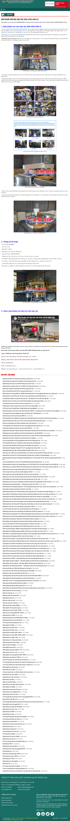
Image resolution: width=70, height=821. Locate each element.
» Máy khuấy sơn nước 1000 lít (13, 674)
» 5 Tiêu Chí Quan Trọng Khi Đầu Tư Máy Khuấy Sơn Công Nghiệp (23, 408)
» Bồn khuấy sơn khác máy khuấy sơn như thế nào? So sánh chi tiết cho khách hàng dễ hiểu (30, 435)
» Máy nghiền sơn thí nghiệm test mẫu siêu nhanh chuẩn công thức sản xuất (26, 521)
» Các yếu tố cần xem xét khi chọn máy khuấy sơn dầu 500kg (21, 570)
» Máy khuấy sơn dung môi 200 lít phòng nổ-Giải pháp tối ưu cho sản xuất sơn (26, 553)
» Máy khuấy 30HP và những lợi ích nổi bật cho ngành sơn (21, 378)
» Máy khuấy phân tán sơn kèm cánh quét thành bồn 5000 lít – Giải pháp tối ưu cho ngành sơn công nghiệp (34, 411)
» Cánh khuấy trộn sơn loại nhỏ (14, 731)
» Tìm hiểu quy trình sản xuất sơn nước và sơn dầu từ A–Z (21, 403)
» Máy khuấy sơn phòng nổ (12, 729)
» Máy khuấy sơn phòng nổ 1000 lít (15, 657)
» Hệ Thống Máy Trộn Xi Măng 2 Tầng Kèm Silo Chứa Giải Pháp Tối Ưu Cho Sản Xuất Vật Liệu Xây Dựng (33, 418)
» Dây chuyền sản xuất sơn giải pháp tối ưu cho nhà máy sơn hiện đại (24, 474)
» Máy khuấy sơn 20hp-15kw (13, 630)
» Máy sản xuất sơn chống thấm (14, 595)
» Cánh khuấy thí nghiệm (12, 734)
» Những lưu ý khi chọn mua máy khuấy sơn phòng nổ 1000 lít (22, 506)
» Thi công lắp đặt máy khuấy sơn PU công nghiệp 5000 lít (21, 696)
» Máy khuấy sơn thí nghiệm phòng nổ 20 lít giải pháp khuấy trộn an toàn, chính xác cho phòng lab (32, 499)
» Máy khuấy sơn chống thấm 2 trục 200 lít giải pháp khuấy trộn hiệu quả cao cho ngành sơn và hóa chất (33, 514)
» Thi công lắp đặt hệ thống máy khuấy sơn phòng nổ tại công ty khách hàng (26, 701)
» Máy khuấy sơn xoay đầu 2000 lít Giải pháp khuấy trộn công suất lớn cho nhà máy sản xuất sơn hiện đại (33, 467)
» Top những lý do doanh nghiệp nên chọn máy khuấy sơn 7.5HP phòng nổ (25, 413)
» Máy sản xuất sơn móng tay (13, 603)
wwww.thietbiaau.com (39, 369)
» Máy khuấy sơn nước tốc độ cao (14, 677)
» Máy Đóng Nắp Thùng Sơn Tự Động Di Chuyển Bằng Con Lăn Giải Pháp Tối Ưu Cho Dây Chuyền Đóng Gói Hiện (33, 458)
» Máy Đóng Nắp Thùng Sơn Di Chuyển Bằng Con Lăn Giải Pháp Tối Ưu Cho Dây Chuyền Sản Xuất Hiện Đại (33, 464)
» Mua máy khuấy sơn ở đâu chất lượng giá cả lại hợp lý (20, 568)
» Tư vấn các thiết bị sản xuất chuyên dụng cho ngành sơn (21, 664)
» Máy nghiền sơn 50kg (11, 625)
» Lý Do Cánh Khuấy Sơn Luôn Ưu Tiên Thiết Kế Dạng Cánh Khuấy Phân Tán (25, 462)
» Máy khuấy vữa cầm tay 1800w (14, 736)
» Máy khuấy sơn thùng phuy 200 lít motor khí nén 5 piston (21, 536)
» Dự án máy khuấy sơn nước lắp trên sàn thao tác (19, 659)
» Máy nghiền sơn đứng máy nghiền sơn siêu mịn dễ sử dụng (21, 578)
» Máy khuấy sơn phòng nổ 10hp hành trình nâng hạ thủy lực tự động (24, 519)
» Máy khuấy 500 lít (11, 743)
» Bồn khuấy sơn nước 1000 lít (13, 756)
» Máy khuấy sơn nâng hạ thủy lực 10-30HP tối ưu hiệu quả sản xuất (23, 386)
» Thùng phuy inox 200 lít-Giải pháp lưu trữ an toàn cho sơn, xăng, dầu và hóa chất (27, 543)
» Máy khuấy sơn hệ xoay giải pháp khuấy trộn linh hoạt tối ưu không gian (25, 469)
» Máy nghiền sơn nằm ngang (13, 667)
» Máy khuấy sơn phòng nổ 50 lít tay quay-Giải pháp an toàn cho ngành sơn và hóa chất (29, 551)
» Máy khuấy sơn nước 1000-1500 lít (15, 610)
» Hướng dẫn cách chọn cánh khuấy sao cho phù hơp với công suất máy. (24, 771)
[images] (38, 814)
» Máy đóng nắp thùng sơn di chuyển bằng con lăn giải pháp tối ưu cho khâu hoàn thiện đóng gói (31, 491)
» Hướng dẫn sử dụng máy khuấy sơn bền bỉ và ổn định (20, 489)
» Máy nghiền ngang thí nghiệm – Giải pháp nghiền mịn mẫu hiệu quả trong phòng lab (28, 561)
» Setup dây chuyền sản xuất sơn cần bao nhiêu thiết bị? (20, 428)
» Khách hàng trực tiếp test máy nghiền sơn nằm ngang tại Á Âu (22, 381)
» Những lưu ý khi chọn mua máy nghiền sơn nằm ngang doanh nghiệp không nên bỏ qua (29, 501)
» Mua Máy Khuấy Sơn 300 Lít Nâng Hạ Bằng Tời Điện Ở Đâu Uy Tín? (23, 450)
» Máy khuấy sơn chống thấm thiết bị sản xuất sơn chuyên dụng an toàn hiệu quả (27, 588)
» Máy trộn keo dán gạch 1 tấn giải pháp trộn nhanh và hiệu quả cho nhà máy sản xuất (28, 538)
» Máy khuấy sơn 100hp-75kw (13, 637)
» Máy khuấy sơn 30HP (11, 711)
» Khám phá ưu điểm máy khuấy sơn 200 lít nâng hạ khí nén (21, 388)
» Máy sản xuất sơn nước (12, 600)
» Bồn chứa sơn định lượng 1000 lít (15, 753)
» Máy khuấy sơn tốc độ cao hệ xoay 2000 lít (17, 415)
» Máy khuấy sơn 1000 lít (12, 615)
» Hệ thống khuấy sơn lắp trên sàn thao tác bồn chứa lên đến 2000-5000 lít (25, 575)
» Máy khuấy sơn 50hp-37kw (13, 627)
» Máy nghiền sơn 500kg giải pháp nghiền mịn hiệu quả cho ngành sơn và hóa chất (27, 531)
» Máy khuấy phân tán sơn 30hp (14, 642)
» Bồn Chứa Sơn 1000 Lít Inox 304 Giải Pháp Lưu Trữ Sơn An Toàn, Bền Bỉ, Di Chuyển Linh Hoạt (31, 453)
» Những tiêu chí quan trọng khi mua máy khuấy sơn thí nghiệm (22, 438)
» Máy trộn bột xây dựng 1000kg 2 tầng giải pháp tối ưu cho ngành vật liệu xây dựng (28, 528)
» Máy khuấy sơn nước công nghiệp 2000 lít (17, 748)
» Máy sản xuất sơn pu (11, 593)
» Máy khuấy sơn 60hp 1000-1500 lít (15, 632)
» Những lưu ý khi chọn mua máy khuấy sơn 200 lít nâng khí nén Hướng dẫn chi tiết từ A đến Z (30, 481)
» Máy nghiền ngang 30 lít (12, 647)
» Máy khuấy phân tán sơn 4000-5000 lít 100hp (18, 617)
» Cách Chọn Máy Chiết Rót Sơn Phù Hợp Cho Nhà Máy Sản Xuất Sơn (24, 445)
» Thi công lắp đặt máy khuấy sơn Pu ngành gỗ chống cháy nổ (22, 662)
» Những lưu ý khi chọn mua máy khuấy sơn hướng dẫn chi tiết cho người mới (26, 511)
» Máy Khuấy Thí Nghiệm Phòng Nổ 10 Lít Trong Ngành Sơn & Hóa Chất (24, 448)
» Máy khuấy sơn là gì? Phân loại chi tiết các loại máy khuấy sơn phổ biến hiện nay (27, 396)
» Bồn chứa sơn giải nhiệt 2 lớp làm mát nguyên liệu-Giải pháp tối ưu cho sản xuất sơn (28, 546)
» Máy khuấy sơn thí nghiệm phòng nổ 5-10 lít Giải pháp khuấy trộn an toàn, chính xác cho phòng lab (32, 486)
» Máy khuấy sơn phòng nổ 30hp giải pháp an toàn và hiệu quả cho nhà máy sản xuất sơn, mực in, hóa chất (34, 541)
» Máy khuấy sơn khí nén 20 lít (13, 694)
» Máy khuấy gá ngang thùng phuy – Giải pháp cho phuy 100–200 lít (24, 484)
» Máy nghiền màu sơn (11, 598)
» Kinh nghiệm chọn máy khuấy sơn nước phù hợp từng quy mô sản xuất (24, 479)
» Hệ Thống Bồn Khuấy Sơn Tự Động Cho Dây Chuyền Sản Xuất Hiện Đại (24, 443)
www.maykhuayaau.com (12, 369)
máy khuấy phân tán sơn (20, 30)
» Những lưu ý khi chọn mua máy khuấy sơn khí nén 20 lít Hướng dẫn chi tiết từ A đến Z (28, 476)
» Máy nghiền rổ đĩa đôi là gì (13, 699)
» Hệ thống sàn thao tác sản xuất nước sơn (17, 724)
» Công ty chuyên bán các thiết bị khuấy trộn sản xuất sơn (21, 672)
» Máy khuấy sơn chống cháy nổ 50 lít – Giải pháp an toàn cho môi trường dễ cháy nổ (28, 565)
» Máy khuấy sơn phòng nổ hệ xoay (15, 689)
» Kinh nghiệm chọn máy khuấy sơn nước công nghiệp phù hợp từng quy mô (26, 425)
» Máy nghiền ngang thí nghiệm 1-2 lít (15, 649)
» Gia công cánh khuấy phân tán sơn (15, 622)
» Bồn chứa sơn (9, 763)
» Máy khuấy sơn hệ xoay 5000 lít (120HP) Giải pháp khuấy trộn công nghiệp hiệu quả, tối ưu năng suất (33, 393)
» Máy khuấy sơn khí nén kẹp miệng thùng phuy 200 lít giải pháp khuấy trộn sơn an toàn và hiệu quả (32, 516)
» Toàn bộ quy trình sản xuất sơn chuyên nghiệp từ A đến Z (21, 472)
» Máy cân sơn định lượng (12, 682)
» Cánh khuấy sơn (10, 751)
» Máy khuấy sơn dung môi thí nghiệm (15, 706)
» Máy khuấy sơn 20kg (11, 679)
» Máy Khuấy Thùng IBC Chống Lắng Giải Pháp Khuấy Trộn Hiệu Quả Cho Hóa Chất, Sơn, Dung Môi (32, 430)
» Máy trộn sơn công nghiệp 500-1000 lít (16, 612)
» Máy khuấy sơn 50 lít (11, 726)
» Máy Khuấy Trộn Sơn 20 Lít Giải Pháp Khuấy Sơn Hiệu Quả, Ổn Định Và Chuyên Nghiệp (29, 455)
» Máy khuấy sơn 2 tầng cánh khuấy (15, 640)
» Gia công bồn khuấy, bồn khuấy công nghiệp (18, 716)
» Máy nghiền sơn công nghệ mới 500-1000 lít (17, 654)
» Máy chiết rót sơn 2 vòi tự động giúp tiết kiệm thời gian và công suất (24, 580)
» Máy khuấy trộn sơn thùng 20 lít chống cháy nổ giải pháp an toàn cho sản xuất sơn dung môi (30, 504)
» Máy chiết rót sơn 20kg (12, 669)
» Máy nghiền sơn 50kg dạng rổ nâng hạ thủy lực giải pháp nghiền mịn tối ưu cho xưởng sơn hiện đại (32, 494)
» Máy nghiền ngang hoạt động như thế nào (17, 585)
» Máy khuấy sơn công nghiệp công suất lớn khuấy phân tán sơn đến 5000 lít (26, 433)
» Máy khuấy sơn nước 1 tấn (13, 709)
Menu (4, 9)
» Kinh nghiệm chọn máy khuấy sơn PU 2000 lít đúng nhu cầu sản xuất (24, 526)
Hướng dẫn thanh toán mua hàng (9, 805)
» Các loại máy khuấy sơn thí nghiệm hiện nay (17, 741)
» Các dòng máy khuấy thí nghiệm (14, 766)
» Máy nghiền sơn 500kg (12, 687)
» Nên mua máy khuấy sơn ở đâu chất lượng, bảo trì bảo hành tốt (23, 423)
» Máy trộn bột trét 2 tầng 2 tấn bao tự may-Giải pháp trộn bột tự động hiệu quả (26, 556)
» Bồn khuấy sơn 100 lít (12, 758)
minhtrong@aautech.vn (10, 365)
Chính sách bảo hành (6, 800)
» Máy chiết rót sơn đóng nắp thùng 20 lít (16, 684)
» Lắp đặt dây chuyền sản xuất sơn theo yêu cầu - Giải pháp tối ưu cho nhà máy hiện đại (29, 398)
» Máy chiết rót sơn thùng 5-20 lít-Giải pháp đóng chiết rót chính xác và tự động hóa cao (29, 548)
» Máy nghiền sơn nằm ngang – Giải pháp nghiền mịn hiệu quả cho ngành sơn (26, 563)
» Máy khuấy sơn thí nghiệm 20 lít (14, 692)
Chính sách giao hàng (6, 798)
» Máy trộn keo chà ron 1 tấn (13, 652)
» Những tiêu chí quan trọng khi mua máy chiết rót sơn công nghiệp (23, 406)
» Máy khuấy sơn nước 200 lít (13, 746)
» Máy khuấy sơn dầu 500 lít (13, 721)
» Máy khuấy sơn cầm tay (12, 739)
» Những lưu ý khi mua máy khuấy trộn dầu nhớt (18, 573)
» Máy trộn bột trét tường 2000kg (14, 605)
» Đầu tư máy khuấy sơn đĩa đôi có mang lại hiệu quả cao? (21, 391)
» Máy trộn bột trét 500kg (12, 645)
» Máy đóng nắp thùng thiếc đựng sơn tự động (17, 583)
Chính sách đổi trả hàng (7, 802)
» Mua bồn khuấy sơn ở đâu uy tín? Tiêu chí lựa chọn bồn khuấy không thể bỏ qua (27, 420)
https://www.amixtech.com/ (26, 369)
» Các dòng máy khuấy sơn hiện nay (15, 719)
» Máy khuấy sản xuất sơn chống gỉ (15, 590)
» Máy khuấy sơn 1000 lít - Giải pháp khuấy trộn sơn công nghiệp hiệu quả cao (26, 558)
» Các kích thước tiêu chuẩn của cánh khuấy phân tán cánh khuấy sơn (24, 509)
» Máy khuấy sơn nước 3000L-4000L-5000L (17, 635)
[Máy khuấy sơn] (52, 814)
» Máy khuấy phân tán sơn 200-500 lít (15, 620)
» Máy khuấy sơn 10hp (11, 714)
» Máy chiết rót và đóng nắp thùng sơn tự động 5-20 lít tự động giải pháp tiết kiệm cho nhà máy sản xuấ (33, 533)
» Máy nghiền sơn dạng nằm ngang (15, 607)
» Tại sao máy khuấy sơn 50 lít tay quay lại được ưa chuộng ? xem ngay (24, 523)
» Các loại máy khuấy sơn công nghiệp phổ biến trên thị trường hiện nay (24, 440)
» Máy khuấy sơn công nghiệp (13, 761)
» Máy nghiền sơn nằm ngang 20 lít (15, 704)
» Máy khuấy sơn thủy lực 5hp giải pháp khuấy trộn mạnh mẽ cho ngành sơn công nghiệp (29, 496)
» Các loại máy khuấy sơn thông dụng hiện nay (18, 768)
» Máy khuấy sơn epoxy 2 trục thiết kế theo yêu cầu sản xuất (21, 383)
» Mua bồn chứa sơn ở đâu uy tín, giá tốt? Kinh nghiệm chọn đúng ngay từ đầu (26, 401)
